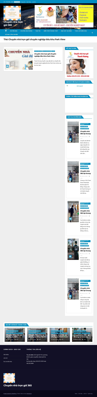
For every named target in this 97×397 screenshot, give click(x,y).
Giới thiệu (6, 354)
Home (76, 393)
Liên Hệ (33, 2)
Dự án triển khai (8, 361)
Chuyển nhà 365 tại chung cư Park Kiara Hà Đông (59, 337)
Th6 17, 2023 (84, 253)
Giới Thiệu (29, 2)
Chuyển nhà (13, 31)
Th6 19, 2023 (84, 215)
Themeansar (29, 393)
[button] (92, 32)
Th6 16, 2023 (84, 293)
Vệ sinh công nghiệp (11, 34)
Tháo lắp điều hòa (81, 31)
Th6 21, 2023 (84, 136)
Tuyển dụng (90, 393)
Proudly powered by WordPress (10, 393)
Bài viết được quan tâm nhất (84, 124)
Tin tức (53, 51)
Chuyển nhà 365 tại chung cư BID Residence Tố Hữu (14, 337)
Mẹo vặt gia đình (66, 31)
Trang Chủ (23, 2)
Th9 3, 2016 (38, 58)
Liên (17, 339)
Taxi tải (37, 31)
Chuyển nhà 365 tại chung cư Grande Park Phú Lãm (81, 337)
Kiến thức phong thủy (50, 31)
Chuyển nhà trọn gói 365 (18, 385)
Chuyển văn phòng (26, 31)
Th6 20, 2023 (84, 176)
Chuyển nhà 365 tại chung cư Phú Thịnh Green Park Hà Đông (37, 337)
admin (45, 58)
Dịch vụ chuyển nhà (46, 51)
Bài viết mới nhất (38, 51)
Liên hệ (5, 358)
